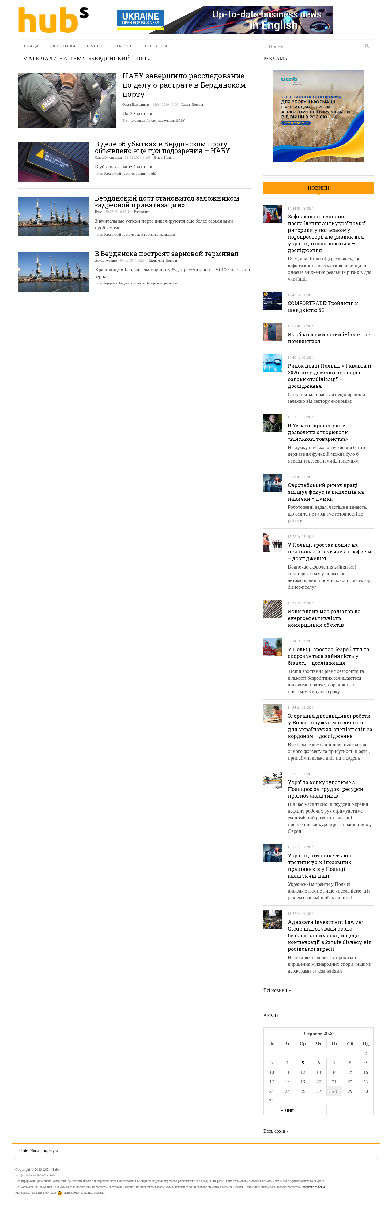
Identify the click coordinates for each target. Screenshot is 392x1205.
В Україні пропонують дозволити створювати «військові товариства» (318, 432)
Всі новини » (277, 990)
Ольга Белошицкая (136, 104)
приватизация (165, 234)
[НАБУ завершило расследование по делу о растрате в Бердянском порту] (67, 100)
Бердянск (110, 283)
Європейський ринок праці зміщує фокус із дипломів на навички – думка (326, 492)
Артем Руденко (106, 260)
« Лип (287, 1109)
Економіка (63, 45)
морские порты (142, 234)
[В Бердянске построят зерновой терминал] (53, 272)
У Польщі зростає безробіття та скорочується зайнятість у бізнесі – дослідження (328, 656)
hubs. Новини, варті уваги (53, 20)
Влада (31, 45)
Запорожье (154, 283)
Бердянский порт (143, 120)
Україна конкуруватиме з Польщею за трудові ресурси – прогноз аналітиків (328, 789)
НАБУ (180, 120)
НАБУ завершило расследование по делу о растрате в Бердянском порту (184, 85)
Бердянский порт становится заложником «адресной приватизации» (167, 201)
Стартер (123, 45)
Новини (197, 104)
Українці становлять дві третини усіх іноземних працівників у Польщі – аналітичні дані (320, 865)
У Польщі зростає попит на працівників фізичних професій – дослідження (329, 551)
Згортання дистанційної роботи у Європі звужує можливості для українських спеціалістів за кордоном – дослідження (330, 725)
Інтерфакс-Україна (313, 1186)
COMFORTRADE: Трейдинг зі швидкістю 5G (323, 306)
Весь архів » (276, 1131)
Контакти (155, 45)
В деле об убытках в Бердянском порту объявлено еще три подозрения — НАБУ (162, 147)
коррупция (166, 120)
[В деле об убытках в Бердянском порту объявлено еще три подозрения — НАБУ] (53, 162)
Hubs (98, 211)
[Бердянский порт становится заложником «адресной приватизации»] (53, 216)
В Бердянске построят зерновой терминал (167, 253)
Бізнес (94, 45)
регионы (170, 283)
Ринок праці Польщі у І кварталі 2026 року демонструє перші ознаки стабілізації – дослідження (329, 375)
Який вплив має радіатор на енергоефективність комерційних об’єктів (324, 618)
